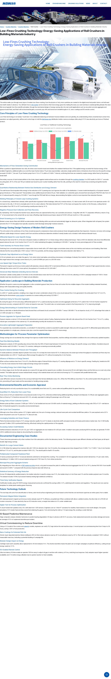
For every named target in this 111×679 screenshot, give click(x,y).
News (88, 3)
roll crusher (34, 105)
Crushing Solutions (76, 3)
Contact (103, 3)
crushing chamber (78, 179)
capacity (26, 526)
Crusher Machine (58, 3)
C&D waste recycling (28, 465)
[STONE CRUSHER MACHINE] (22, 3)
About (95, 3)
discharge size (46, 119)
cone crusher (20, 295)
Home (48, 3)
